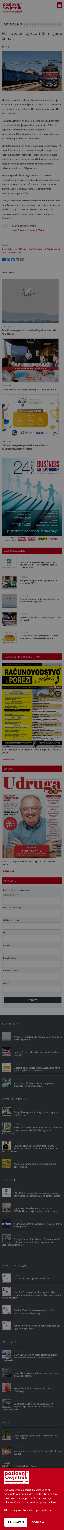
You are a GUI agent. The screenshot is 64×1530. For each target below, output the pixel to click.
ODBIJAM (37, 1522)
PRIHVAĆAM (16, 1522)
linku (53, 1502)
